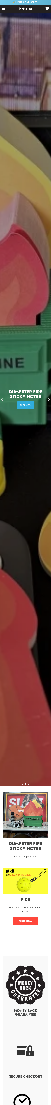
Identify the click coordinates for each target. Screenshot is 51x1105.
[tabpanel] (25, 399)
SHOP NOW (25, 921)
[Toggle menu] (3, 9)
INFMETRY (25, 8)
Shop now (25, 405)
